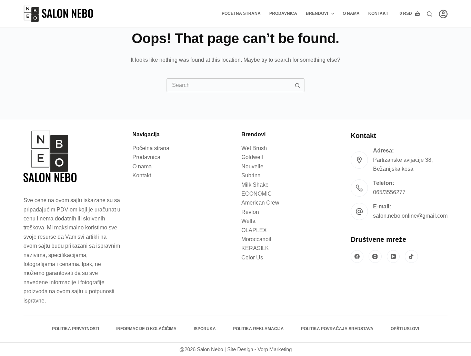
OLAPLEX (254, 230)
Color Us (252, 257)
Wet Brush (254, 148)
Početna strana (241, 13)
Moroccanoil (256, 239)
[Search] (429, 14)
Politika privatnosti (75, 328)
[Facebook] (357, 256)
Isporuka (205, 328)
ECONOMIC (256, 194)
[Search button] (297, 85)
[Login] (443, 14)
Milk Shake (255, 185)
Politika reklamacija (258, 328)
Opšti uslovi (405, 328)
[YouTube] (393, 256)
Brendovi (317, 13)
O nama (351, 13)
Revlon (250, 212)
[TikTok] (411, 256)
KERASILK (255, 248)
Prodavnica (283, 13)
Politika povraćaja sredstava (337, 328)
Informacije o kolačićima (146, 328)
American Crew (260, 203)
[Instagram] (375, 256)
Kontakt (378, 13)
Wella (248, 221)
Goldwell (252, 157)
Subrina (251, 175)
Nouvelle (252, 166)
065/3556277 (389, 192)
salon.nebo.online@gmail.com (410, 216)
